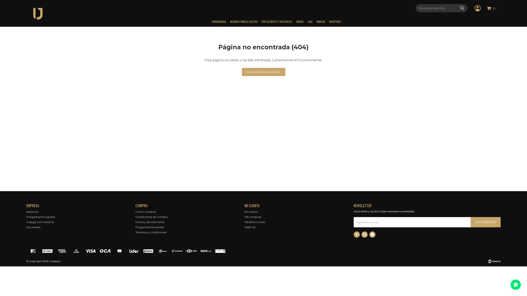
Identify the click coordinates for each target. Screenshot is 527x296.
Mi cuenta (251, 211)
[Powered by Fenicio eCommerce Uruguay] (494, 261)
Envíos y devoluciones (149, 222)
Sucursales (33, 227)
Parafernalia (219, 22)
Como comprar (145, 211)
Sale (310, 22)
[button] (462, 8)
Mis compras (253, 217)
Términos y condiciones (150, 232)
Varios (300, 22)
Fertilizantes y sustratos (277, 22)
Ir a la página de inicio (263, 72)
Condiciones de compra (151, 217)
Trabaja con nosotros (40, 222)
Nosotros (335, 22)
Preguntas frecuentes (40, 217)
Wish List (250, 227)
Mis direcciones (255, 222)
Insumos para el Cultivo (244, 22)
